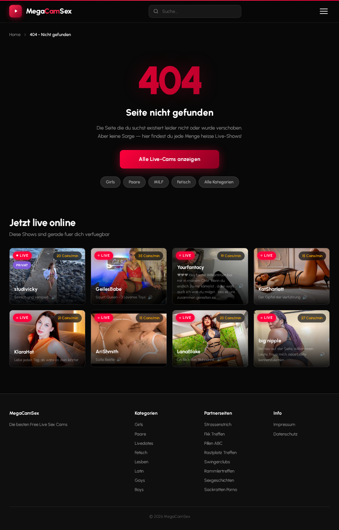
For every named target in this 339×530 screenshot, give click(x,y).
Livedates (144, 443)
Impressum (284, 424)
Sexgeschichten (219, 480)
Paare (134, 181)
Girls (110, 181)
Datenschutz (285, 434)
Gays (140, 480)
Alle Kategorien (218, 181)
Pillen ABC (213, 443)
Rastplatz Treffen (220, 452)
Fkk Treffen (214, 434)
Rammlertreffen (219, 471)
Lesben (141, 461)
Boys (139, 489)
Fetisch (183, 181)
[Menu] (324, 11)
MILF (158, 181)
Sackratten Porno (220, 489)
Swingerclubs (217, 461)
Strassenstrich (217, 424)
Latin (139, 471)
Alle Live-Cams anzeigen (169, 159)
